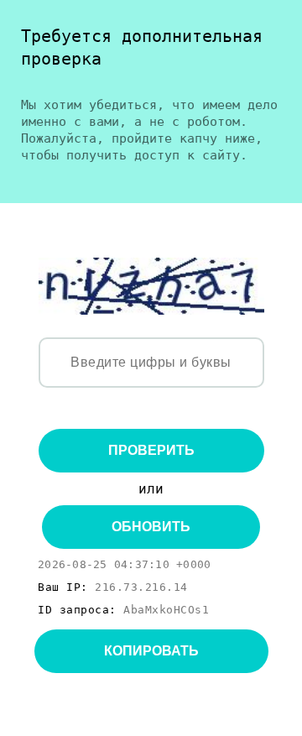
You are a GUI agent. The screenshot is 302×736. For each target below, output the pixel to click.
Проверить (151, 450)
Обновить (151, 526)
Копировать (151, 651)
